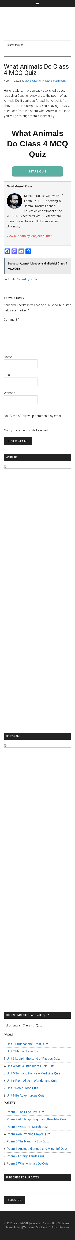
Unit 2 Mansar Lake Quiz (23, 1051)
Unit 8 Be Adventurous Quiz (25, 1095)
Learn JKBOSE (37, 21)
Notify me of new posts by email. (26, 430)
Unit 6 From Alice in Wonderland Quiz (32, 1080)
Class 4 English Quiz (28, 279)
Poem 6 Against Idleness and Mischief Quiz (37, 1148)
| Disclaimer (63, 1223)
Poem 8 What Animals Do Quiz (27, 1163)
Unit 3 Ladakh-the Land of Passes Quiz (33, 1058)
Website (9, 393)
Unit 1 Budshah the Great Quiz (27, 1044)
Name (8, 357)
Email (7, 375)
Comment (11, 319)
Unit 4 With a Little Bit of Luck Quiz (30, 1066)
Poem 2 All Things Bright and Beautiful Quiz (36, 1119)
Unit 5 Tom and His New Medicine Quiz (33, 1073)
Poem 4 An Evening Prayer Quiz (28, 1134)
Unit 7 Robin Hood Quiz (22, 1088)
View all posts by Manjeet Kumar (29, 236)
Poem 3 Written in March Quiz (27, 1127)
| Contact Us (48, 1223)
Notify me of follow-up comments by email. (33, 416)
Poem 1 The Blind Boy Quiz (25, 1112)
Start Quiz (37, 171)
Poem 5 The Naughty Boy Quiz (28, 1141)
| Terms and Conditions (35, 1227)
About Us (35, 1223)
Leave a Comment (55, 80)
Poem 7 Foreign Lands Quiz (25, 1156)
